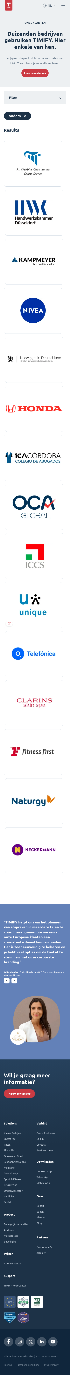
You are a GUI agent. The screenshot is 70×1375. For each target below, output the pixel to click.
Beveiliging (10, 1241)
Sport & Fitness (12, 1179)
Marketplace (11, 1235)
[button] (7, 980)
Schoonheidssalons (15, 1161)
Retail (7, 1144)
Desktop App (44, 1171)
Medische (9, 1167)
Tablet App (43, 1177)
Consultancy (11, 1173)
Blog (39, 1223)
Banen (40, 1211)
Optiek (8, 1202)
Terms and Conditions (28, 1364)
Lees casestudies (35, 73)
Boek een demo (45, 1150)
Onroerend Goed (13, 1156)
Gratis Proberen (46, 1133)
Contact (41, 1144)
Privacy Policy (51, 1364)
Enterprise (10, 1138)
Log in (40, 1138)
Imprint (8, 1364)
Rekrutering (10, 1184)
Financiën (9, 1150)
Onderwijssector (13, 1190)
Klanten (41, 1217)
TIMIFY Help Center (15, 1285)
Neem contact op (20, 1093)
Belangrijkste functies (16, 1224)
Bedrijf (40, 1205)
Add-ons (9, 1229)
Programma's (44, 1246)
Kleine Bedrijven (13, 1133)
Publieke (9, 1196)
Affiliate (41, 1252)
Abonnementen (12, 1263)
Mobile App (43, 1182)
